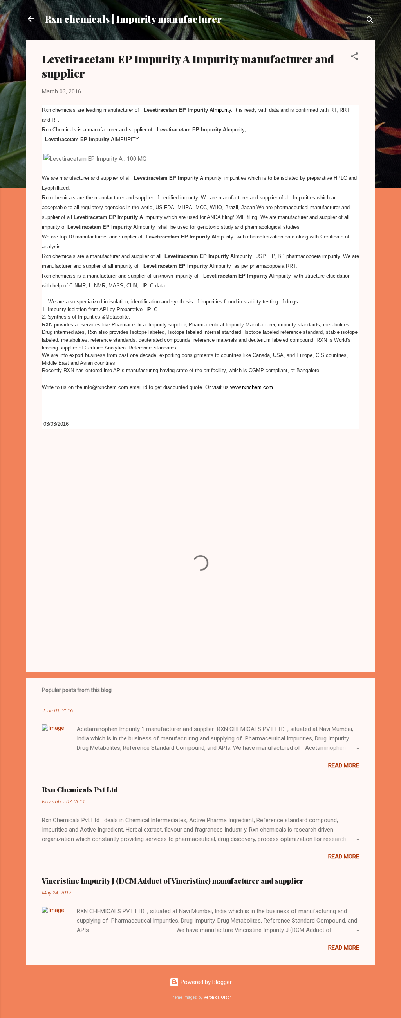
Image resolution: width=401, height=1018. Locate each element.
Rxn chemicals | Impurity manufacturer (133, 19)
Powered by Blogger (205, 982)
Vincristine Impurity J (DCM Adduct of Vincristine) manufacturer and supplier (172, 880)
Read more (343, 765)
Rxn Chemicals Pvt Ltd (80, 789)
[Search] (370, 21)
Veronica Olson (218, 997)
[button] (354, 58)
